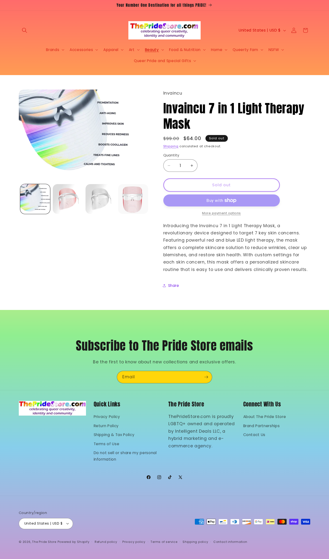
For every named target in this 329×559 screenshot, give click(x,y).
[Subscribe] (206, 377)
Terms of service (164, 542)
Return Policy (106, 425)
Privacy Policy (107, 416)
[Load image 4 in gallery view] (133, 199)
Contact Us (254, 434)
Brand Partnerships (261, 425)
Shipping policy (195, 542)
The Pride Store (44, 542)
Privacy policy (133, 542)
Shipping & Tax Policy (114, 434)
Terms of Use (106, 443)
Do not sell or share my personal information (125, 456)
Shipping (170, 146)
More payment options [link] (221, 213)
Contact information (230, 542)
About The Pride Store (264, 416)
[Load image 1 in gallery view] (35, 199)
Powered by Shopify (74, 542)
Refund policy (106, 542)
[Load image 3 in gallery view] (101, 199)
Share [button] (173, 285)
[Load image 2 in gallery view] (68, 199)
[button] (24, 30)
